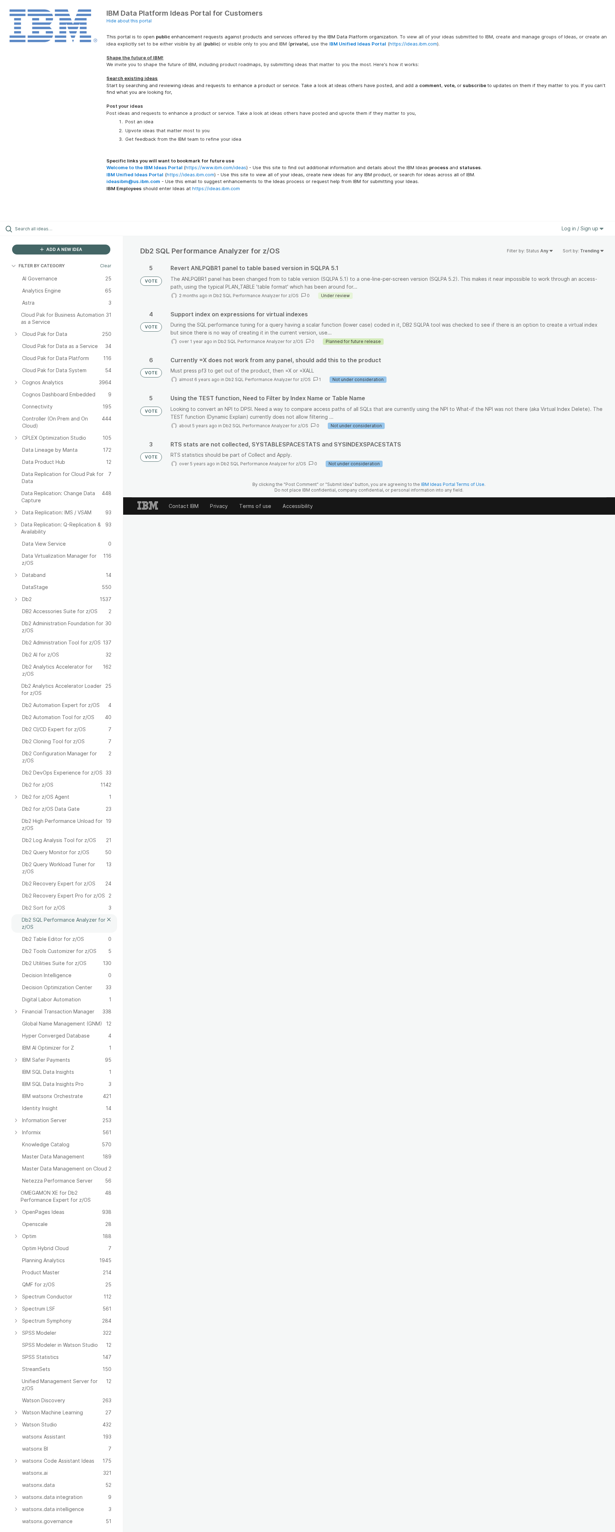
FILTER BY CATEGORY (42, 265)
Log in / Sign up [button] (581, 228)
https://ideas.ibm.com (413, 44)
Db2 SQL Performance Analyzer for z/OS (256, 295)
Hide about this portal (129, 20)
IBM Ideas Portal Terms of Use (452, 484)
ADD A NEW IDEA (63, 249)
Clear (105, 265)
